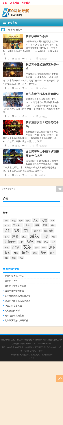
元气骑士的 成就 (12, 310)
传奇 (21, 220)
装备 (7, 252)
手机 (53, 225)
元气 (28, 220)
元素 (35, 220)
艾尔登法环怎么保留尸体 (16, 320)
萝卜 (52, 247)
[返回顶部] (59, 378)
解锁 (35, 252)
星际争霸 (37, 230)
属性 (37, 225)
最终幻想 (48, 230)
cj (8, 59)
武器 (15, 236)
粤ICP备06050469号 (42, 343)
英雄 (37, 247)
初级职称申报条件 (37, 36)
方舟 (27, 230)
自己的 (16, 247)
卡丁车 (7, 225)
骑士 (21, 257)
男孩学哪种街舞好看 (14, 290)
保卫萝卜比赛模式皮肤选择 (17, 300)
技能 (7, 230)
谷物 (43, 252)
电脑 (39, 242)
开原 (45, 225)
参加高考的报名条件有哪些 (42, 94)
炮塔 (53, 236)
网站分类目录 (48, 339)
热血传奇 (10, 241)
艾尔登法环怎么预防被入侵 (17, 295)
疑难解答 (29, 343)
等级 (7, 247)
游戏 (34, 235)
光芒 (44, 220)
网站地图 (21, 343)
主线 (6, 220)
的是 (53, 242)
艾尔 (27, 246)
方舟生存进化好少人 (14, 275)
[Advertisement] (31, 393)
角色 (25, 252)
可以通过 (17, 225)
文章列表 (14, 2)
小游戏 (28, 225)
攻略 (17, 230)
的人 (46, 241)
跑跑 (6, 258)
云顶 (14, 220)
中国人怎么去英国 (13, 305)
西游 (16, 252)
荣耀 (44, 247)
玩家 (30, 241)
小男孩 (31, 357)
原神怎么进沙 (11, 280)
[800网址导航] (31, 12)
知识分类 (26, 2)
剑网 (52, 220)
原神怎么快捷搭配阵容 (15, 285)
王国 (21, 241)
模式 (7, 236)
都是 (14, 257)
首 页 (4, 2)
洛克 (24, 236)
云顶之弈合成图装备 (14, 315)
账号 (52, 252)
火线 (45, 236)
